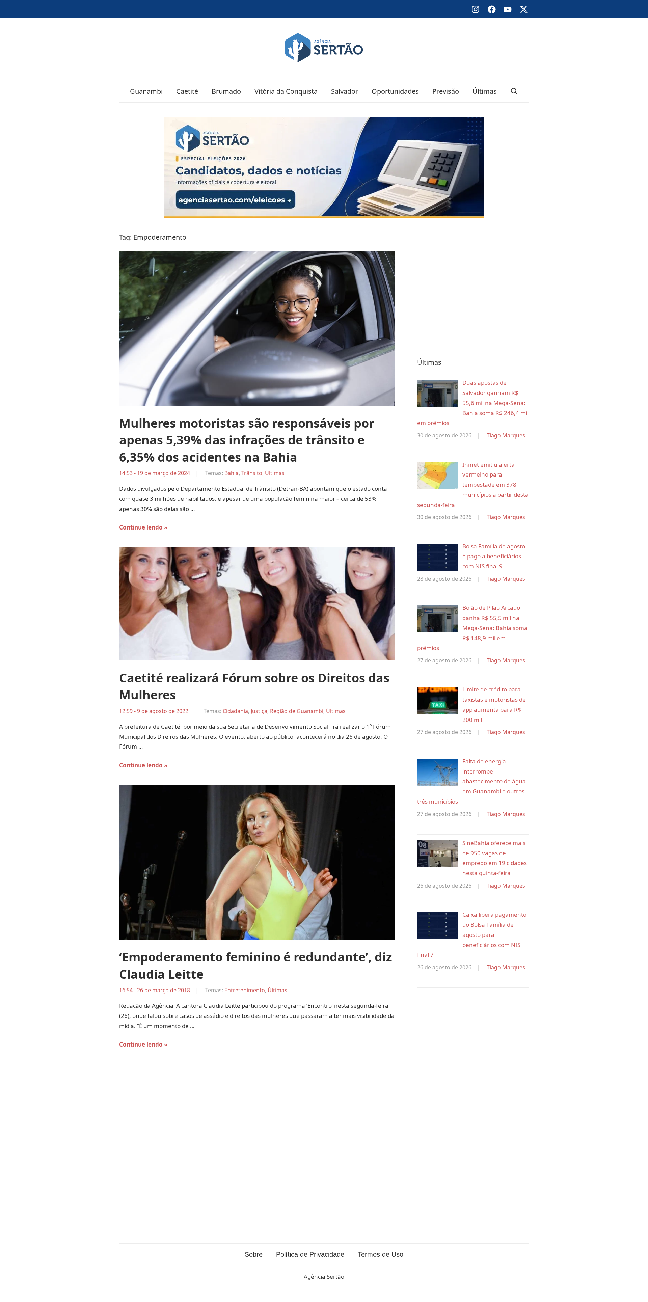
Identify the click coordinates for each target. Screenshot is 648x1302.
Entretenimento (244, 990)
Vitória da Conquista (286, 91)
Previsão (445, 91)
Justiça (259, 711)
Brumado (226, 91)
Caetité (187, 91)
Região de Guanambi (296, 711)
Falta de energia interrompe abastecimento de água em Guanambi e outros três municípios (471, 781)
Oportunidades (395, 91)
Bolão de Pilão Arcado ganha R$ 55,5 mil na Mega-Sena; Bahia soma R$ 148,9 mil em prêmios (472, 628)
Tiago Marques (506, 435)
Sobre (254, 1254)
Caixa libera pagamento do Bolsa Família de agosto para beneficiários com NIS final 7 (471, 934)
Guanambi (146, 91)
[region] (473, 287)
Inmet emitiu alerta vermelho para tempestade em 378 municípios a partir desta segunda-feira (473, 485)
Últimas (485, 91)
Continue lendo (141, 527)
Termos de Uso (380, 1254)
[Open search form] (514, 91)
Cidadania (235, 711)
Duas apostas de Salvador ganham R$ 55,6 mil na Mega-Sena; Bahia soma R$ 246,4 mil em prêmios (473, 403)
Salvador (344, 91)
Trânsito (251, 473)
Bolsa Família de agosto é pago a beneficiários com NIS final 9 (493, 556)
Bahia (231, 473)
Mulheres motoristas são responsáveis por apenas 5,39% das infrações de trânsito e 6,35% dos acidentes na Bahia (246, 440)
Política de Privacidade (310, 1254)
